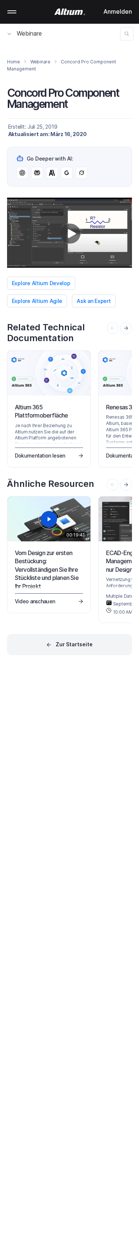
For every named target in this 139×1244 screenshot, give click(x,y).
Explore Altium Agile (37, 301)
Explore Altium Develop (41, 283)
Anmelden (117, 11)
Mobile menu (12, 12)
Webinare (29, 33)
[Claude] (52, 173)
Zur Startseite (74, 644)
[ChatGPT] (22, 173)
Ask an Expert (93, 301)
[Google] (67, 173)
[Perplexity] (37, 173)
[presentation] (126, 328)
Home (13, 62)
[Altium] (69, 12)
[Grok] (81, 173)
